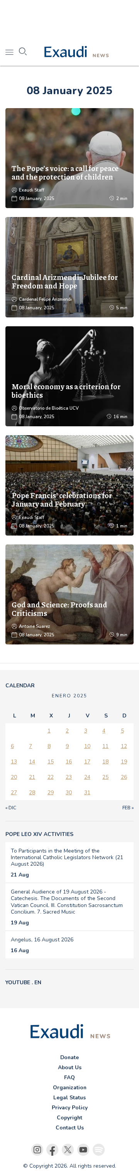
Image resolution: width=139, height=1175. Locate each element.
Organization (69, 1087)
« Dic (10, 808)
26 (124, 777)
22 (50, 777)
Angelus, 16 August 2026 (42, 939)
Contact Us (70, 1127)
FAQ (69, 1077)
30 (69, 792)
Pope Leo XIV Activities (39, 834)
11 (105, 746)
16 (69, 761)
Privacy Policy (70, 1107)
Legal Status (69, 1097)
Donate (69, 1057)
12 (124, 746)
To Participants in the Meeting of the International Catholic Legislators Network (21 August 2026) (67, 857)
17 (87, 761)
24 (87, 777)
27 (14, 792)
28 (32, 792)
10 (87, 746)
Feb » (128, 808)
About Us (69, 1067)
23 (69, 777)
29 (50, 792)
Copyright (69, 1117)
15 (50, 761)
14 (32, 761)
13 (14, 761)
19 (124, 761)
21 (32, 777)
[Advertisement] (69, 19)
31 (87, 792)
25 (105, 777)
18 (105, 761)
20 (14, 777)
